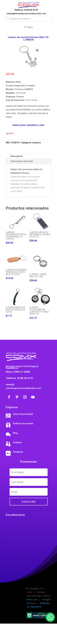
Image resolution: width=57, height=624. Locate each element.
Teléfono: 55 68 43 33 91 (26, 10)
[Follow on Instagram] (25, 397)
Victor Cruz (31, 599)
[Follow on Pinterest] (17, 397)
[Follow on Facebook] (9, 397)
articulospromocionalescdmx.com (23, 388)
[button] (37, 50)
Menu (30, 27)
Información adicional (21, 161)
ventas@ (10, 384)
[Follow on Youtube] (32, 397)
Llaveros (36, 142)
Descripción (16, 156)
